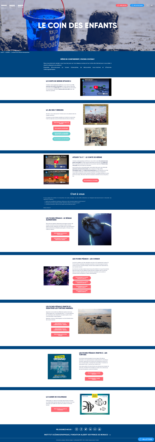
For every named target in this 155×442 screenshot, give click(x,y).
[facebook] (81, 429)
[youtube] (99, 429)
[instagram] (76, 429)
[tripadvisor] (95, 429)
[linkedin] (90, 429)
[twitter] (86, 429)
